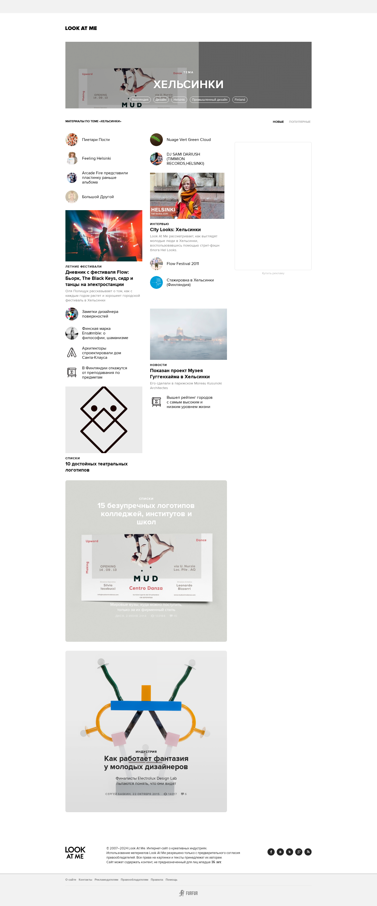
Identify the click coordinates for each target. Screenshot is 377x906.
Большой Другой (98, 197)
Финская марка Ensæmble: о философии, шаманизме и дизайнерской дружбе (105, 335)
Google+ (298, 852)
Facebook (271, 852)
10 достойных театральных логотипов (96, 467)
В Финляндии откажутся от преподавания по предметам (104, 373)
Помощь (171, 879)
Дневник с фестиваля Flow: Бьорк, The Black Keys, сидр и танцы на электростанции (99, 278)
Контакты (85, 879)
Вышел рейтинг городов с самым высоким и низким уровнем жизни (190, 402)
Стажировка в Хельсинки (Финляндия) (190, 282)
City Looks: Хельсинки (175, 230)
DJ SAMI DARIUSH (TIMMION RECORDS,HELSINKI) (185, 159)
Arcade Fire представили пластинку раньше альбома (105, 178)
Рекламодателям (106, 879)
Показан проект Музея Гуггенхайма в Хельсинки (180, 374)
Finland (240, 99)
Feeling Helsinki (96, 158)
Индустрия (146, 752)
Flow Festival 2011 (183, 263)
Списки (146, 499)
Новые (278, 122)
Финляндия (140, 99)
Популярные (300, 122)
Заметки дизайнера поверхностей (100, 314)
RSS (308, 852)
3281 (178, 365)
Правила (157, 879)
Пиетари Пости (96, 139)
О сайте (70, 879)
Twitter (289, 852)
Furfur (188, 893)
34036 (92, 458)
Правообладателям (134, 879)
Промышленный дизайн (209, 99)
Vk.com (280, 852)
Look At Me (81, 28)
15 (175, 616)
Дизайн (161, 99)
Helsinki (179, 99)
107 (195, 224)
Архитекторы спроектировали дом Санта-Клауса (101, 353)
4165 (113, 266)
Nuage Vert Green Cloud (189, 139)
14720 (181, 224)
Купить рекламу (273, 273)
